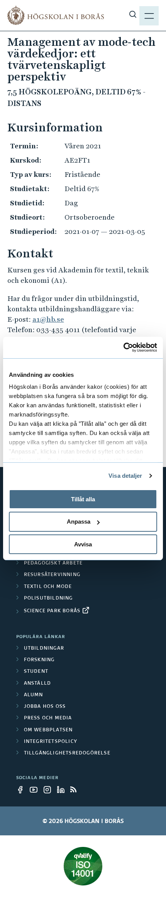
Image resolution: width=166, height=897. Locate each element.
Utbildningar (44, 648)
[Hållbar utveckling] (83, 866)
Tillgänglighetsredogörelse (67, 753)
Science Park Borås (52, 611)
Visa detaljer (125, 475)
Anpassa (78, 521)
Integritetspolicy (50, 741)
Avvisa (83, 544)
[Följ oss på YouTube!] (36, 789)
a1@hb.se (48, 319)
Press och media (48, 718)
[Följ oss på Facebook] (22, 789)
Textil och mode (48, 587)
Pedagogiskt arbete (53, 563)
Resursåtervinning (52, 575)
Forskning (39, 660)
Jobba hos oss (45, 706)
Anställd (37, 683)
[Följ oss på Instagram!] (49, 789)
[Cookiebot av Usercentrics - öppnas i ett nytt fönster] (123, 348)
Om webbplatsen (48, 730)
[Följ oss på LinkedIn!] (63, 789)
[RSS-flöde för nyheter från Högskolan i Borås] (76, 789)
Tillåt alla (83, 499)
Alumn (33, 695)
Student (36, 671)
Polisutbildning (48, 598)
